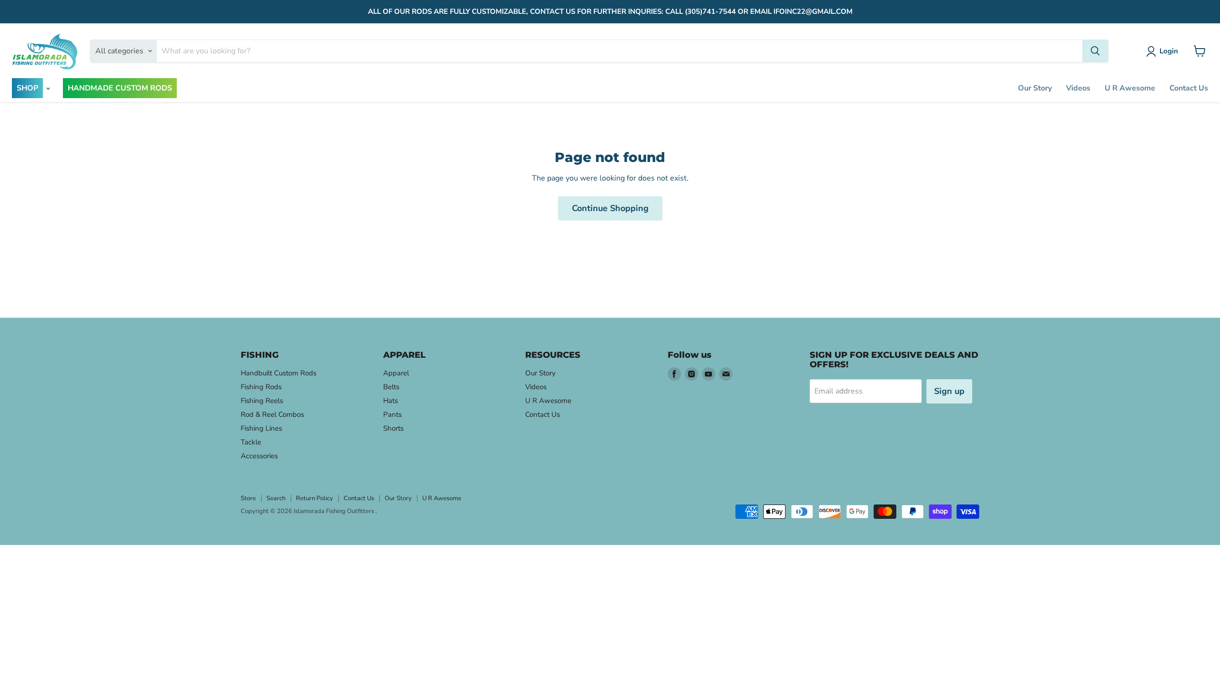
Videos (1078, 88)
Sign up (949, 391)
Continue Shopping (610, 208)
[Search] (1095, 51)
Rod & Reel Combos (272, 414)
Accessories (259, 456)
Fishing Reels (262, 400)
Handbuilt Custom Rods (278, 373)
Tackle (251, 442)
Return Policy (314, 498)
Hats (390, 400)
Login (1168, 51)
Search (275, 498)
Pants (392, 414)
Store (248, 498)
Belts (391, 387)
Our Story (1035, 88)
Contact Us (1188, 88)
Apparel (396, 373)
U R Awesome (1130, 88)
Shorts (393, 428)
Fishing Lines (261, 428)
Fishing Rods (261, 387)
